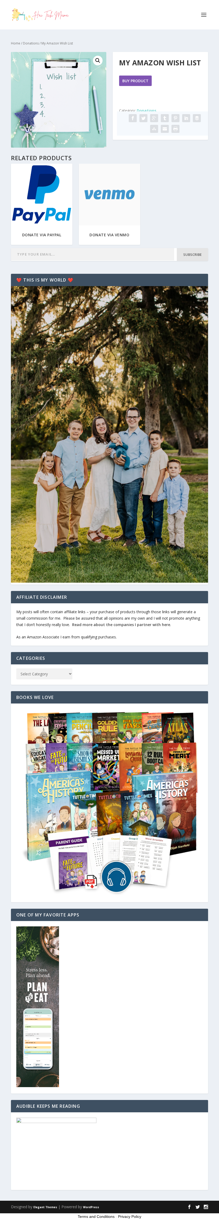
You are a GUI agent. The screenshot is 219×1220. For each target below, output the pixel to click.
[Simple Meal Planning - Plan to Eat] (37, 1085)
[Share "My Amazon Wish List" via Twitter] (143, 118)
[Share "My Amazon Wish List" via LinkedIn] (186, 118)
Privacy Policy (129, 1216)
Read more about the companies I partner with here (121, 624)
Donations (31, 43)
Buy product (135, 80)
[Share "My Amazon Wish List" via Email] (165, 129)
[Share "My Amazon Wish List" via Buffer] (197, 118)
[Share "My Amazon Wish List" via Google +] (154, 118)
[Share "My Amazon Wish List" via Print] (175, 129)
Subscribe (192, 254)
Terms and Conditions (96, 1216)
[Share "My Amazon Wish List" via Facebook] (133, 118)
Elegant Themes (45, 1207)
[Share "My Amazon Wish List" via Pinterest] (175, 118)
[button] (98, 60)
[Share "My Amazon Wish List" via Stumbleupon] (154, 129)
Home (15, 43)
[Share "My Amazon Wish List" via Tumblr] (165, 118)
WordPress (91, 1207)
